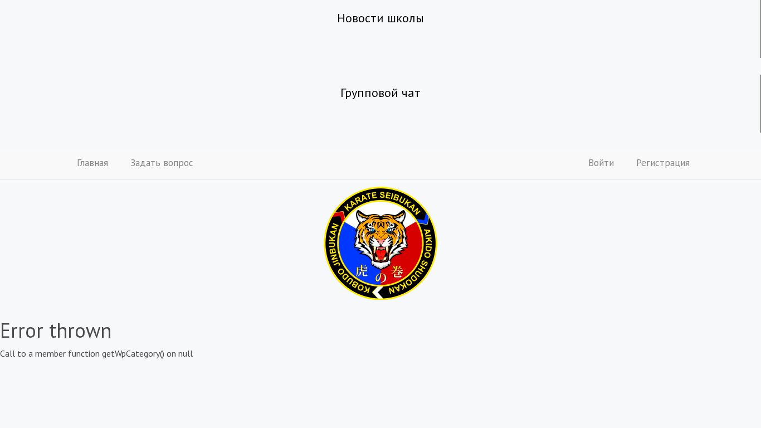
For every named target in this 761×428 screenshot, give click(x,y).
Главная (92, 163)
